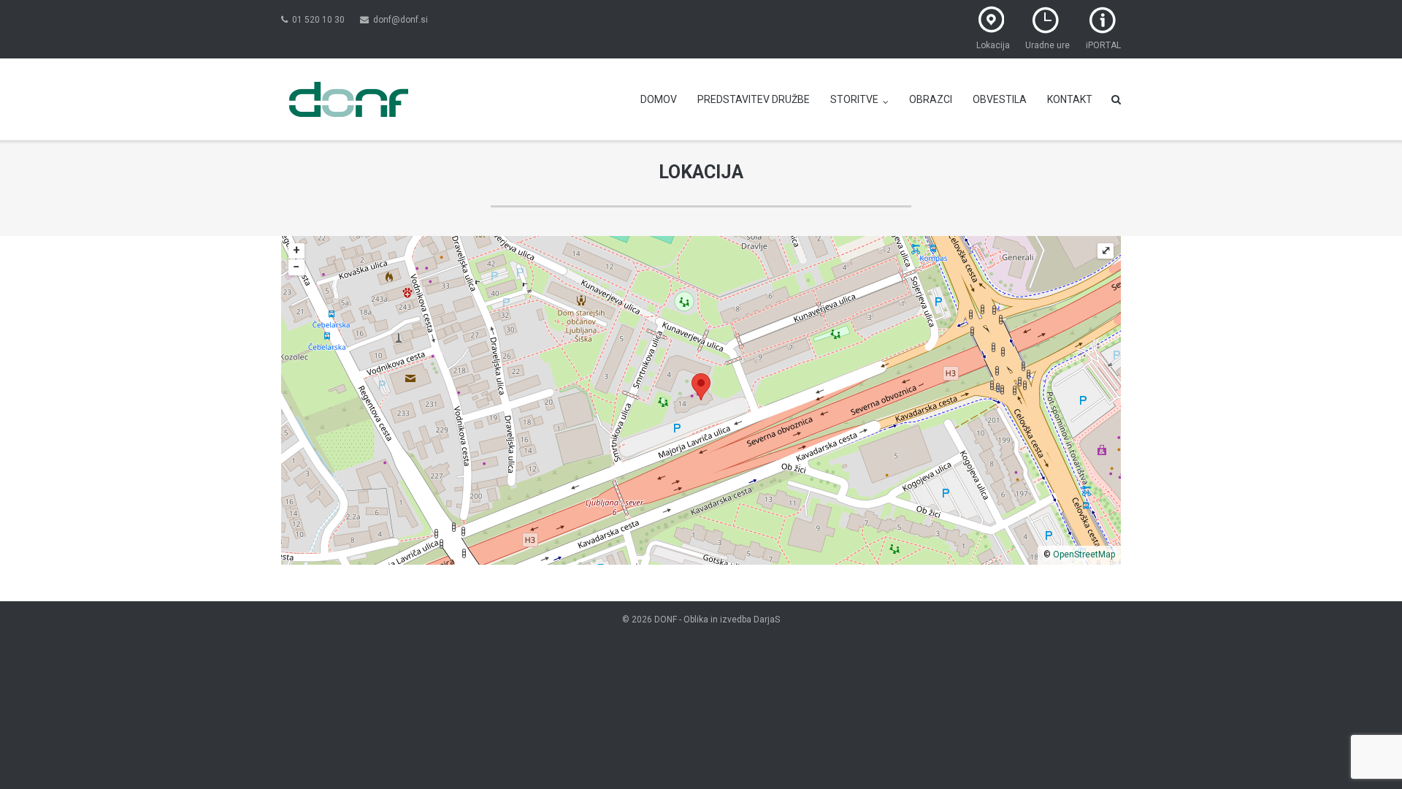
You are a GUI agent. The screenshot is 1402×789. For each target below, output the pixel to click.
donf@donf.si (400, 20)
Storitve (854, 99)
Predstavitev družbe (753, 99)
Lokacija (993, 45)
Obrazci (930, 99)
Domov (658, 99)
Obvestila (1000, 99)
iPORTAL (1103, 45)
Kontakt (1069, 99)
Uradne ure (1047, 45)
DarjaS (767, 619)
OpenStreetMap (1084, 554)
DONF (665, 619)
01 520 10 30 (318, 20)
